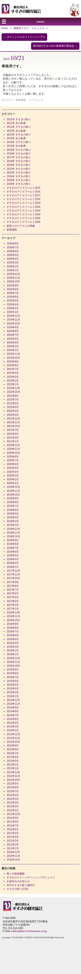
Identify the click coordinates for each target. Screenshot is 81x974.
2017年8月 (13, 585)
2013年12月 (13, 734)
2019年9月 (13, 498)
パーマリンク (35, 99)
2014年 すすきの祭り (19, 142)
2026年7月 (13, 247)
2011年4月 (13, 836)
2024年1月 (13, 350)
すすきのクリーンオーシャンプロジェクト (31, 877)
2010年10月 (13, 859)
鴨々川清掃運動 (16, 873)
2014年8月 (13, 711)
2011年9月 (13, 817)
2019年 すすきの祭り (19, 164)
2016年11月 (13, 616)
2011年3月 (13, 840)
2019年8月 (13, 502)
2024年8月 (13, 331)
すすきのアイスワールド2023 (23, 210)
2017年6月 (13, 593)
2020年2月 (13, 479)
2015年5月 (13, 684)
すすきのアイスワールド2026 (23, 221)
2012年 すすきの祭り (19, 126)
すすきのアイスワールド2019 (23, 202)
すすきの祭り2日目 (18, 888)
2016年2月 (13, 650)
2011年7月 (13, 825)
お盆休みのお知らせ (18, 881)
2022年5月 (13, 407)
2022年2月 (13, 414)
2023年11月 (13, 353)
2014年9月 (13, 707)
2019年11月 (13, 490)
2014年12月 (13, 700)
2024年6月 (13, 338)
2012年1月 (13, 810)
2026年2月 (13, 266)
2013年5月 (13, 757)
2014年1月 (13, 730)
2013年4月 (13, 760)
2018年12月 (13, 528)
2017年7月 (13, 589)
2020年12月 (13, 445)
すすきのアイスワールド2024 (23, 214)
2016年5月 (13, 639)
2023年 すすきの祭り (19, 172)
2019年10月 (13, 494)
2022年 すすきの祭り (19, 168)
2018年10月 (13, 536)
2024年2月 (13, 346)
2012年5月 (13, 798)
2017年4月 (13, 601)
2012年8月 (13, 787)
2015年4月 (13, 688)
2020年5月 (13, 467)
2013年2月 (13, 764)
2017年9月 (13, 582)
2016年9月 (13, 623)
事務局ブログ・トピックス (29, 28)
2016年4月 (13, 642)
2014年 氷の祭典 (16, 145)
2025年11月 (13, 277)
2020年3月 (13, 475)
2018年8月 (13, 543)
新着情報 (21, 99)
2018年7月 (13, 547)
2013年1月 (13, 768)
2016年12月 (13, 612)
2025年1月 (13, 312)
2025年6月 (13, 296)
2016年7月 (13, 631)
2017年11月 (13, 574)
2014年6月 (13, 719)
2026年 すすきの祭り (19, 183)
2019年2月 (13, 521)
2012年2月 (13, 806)
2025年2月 (13, 308)
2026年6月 (13, 251)
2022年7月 (13, 399)
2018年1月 (13, 566)
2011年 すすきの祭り (19, 119)
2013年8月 (13, 749)
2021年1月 (13, 441)
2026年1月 (13, 270)
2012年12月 (13, 772)
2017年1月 (13, 608)
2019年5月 (13, 513)
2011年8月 (13, 821)
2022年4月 (13, 410)
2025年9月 (13, 285)
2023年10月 (13, 357)
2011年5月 (13, 833)
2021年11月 (13, 422)
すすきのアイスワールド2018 (23, 199)
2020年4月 (13, 471)
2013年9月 (13, 745)
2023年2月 (13, 380)
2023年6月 (13, 372)
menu (40, 21)
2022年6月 (13, 403)
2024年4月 (13, 342)
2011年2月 (13, 844)
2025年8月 (13, 289)
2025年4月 (13, 304)
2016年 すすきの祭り (19, 153)
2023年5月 (13, 376)
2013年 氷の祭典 (16, 138)
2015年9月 (13, 669)
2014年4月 (13, 722)
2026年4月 (13, 258)
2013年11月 (13, 738)
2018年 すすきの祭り (19, 161)
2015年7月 (13, 677)
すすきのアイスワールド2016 (23, 191)
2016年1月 (13, 654)
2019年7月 (13, 505)
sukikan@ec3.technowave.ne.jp (29, 931)
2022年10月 (13, 391)
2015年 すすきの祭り (19, 149)
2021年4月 (13, 433)
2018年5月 (13, 555)
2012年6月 (13, 795)
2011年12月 (13, 814)
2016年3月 (13, 646)
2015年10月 (13, 665)
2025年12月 (13, 274)
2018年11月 (13, 532)
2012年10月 (13, 779)
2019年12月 (13, 486)
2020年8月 (13, 456)
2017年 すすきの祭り (19, 157)
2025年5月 (13, 300)
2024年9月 (13, 327)
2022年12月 (13, 388)
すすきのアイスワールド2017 (23, 195)
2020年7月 (13, 460)
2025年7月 (13, 293)
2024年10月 (13, 323)
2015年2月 (13, 692)
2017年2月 (13, 604)
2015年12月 (13, 658)
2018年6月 (13, 551)
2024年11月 (13, 319)
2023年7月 (13, 369)
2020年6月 (13, 464)
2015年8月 (13, 673)
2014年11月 (13, 703)
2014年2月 (13, 726)
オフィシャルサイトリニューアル (24, 36)
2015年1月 (13, 696)
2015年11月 (13, 661)
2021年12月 (13, 418)
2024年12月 (13, 315)
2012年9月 (13, 783)
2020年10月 (13, 452)
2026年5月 (13, 255)
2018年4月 (13, 559)
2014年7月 (13, 715)
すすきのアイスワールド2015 (23, 187)
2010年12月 (13, 852)
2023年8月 (13, 365)
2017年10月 (13, 578)
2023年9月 (13, 361)
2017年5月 (13, 597)
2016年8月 (13, 627)
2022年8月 (13, 395)
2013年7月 (13, 753)
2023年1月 (13, 384)
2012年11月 (13, 776)
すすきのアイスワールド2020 (23, 206)
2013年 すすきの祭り (19, 134)
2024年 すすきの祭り (19, 176)
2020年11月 (13, 448)
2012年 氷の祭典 (16, 130)
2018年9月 (13, 540)
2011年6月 (13, 829)
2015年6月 (13, 681)
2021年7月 (13, 429)
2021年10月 (13, 426)
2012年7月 (13, 791)
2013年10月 (13, 741)
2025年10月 (13, 281)
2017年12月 (13, 570)
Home (4, 28)
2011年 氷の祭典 (16, 123)
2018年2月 (13, 562)
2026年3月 (13, 262)
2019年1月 (13, 524)
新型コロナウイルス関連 (21, 225)
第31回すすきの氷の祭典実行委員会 (55, 45)
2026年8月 (13, 243)
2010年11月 (13, 855)
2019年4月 (13, 517)
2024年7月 (13, 334)
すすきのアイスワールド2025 (23, 218)
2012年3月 (13, 802)
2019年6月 (13, 509)
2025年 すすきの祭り (19, 180)
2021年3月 (13, 437)
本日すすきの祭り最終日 (21, 885)
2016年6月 (13, 635)
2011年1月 (13, 848)
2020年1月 (13, 483)
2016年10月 (13, 620)
